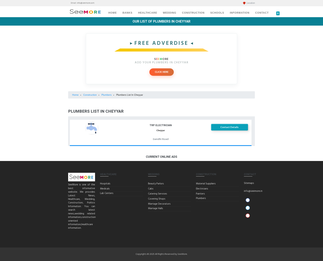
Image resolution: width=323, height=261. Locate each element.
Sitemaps (249, 183)
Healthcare (147, 12)
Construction (193, 12)
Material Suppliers (206, 183)
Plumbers (201, 198)
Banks (127, 12)
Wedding (169, 12)
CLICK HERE (161, 72)
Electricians (202, 188)
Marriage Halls (155, 208)
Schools (217, 12)
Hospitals (105, 183)
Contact (262, 12)
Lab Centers (106, 193)
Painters (200, 193)
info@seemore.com (85, 3)
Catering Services (157, 193)
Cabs (150, 188)
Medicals (105, 188)
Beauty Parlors (156, 183)
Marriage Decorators (159, 204)
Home (112, 12)
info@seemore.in (253, 191)
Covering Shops (156, 199)
